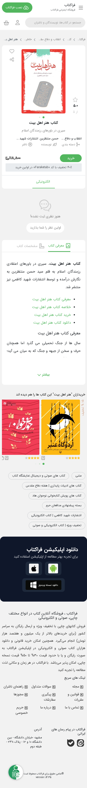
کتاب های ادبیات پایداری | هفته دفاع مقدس (53, 485)
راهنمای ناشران (13, 686)
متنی (78, 475)
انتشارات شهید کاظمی (27, 139)
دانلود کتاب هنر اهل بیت (52, 323)
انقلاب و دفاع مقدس (71, 139)
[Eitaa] (80, 743)
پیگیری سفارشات (49, 697)
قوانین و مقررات (75, 697)
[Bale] (70, 743)
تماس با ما (72, 707)
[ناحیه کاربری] (18, 22)
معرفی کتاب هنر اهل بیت (51, 299)
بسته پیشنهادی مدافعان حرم (63, 505)
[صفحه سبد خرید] (6, 22)
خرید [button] (70, 158)
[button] (11, 51)
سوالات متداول (41, 686)
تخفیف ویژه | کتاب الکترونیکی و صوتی (57, 525)
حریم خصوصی (21, 710)
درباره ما (45, 707)
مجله (75, 686)
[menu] (80, 7)
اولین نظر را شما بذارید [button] (45, 227)
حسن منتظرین (49, 139)
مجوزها (18, 694)
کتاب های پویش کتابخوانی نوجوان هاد (56, 495)
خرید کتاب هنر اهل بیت (52, 315)
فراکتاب (40, 774)
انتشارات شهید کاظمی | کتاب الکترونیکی (56, 515)
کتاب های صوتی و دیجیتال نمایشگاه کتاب (38, 475)
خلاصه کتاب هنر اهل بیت (51, 307)
